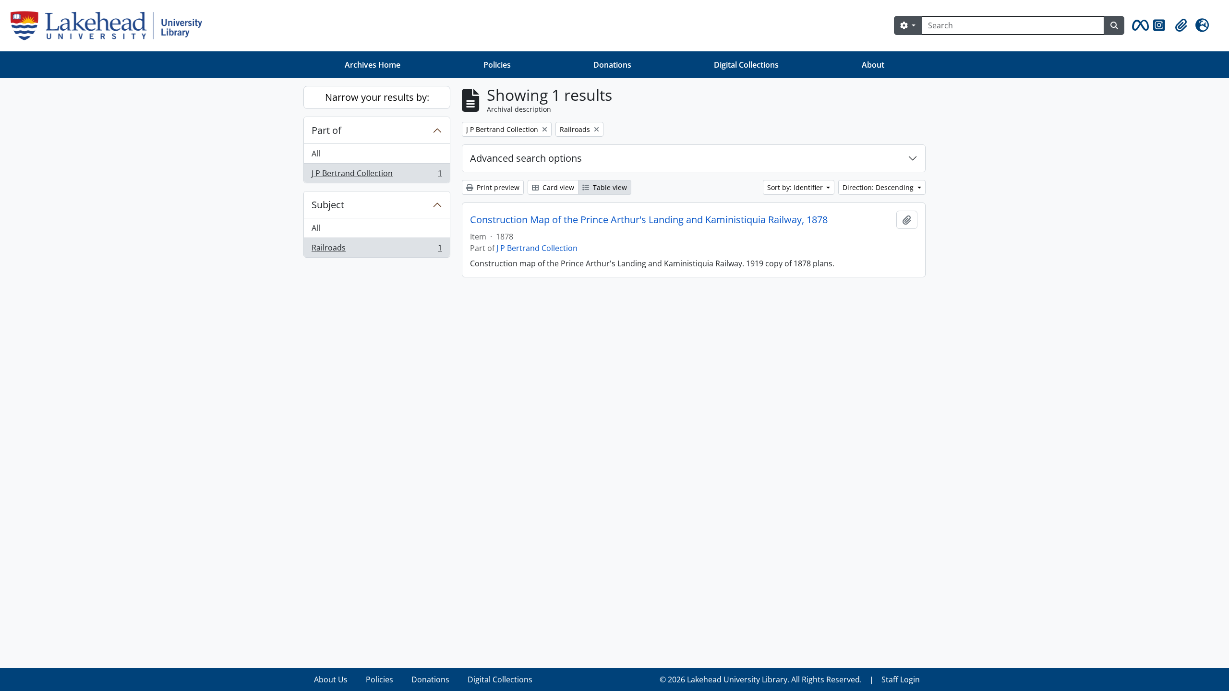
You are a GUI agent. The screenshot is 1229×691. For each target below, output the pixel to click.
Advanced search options (526, 158)
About (873, 65)
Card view (557, 187)
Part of (326, 130)
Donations (612, 65)
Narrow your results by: (377, 97)
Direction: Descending (879, 187)
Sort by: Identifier (796, 187)
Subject (328, 204)
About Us (331, 679)
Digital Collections (746, 65)
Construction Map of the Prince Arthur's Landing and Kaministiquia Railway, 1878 (649, 220)
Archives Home (372, 65)
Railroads (376, 249)
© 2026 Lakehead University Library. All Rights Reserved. (761, 679)
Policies (497, 65)
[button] (1138, 25)
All (316, 153)
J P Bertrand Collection (376, 175)
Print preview (497, 187)
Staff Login (900, 679)
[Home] (110, 25)
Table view (609, 187)
